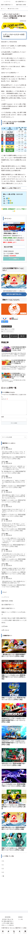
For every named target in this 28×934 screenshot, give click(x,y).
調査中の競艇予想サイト (8, 608)
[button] (25, 437)
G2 (3, 329)
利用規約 (20, 917)
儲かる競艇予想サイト (8, 604)
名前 (2, 416)
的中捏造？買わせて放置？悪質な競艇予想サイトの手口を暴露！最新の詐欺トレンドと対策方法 (14, 620)
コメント (4, 399)
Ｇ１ (3, 864)
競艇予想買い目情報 (7, 326)
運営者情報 (7, 917)
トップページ (5, 597)
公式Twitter (5, 626)
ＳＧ (3, 861)
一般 (3, 876)
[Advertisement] (14, 894)
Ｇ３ (3, 872)
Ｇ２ (3, 868)
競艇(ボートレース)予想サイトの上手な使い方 (14, 613)
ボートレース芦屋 (10, 329)
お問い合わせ (5, 630)
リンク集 (20, 919)
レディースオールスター (8, 331)
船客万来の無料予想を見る (14, 294)
